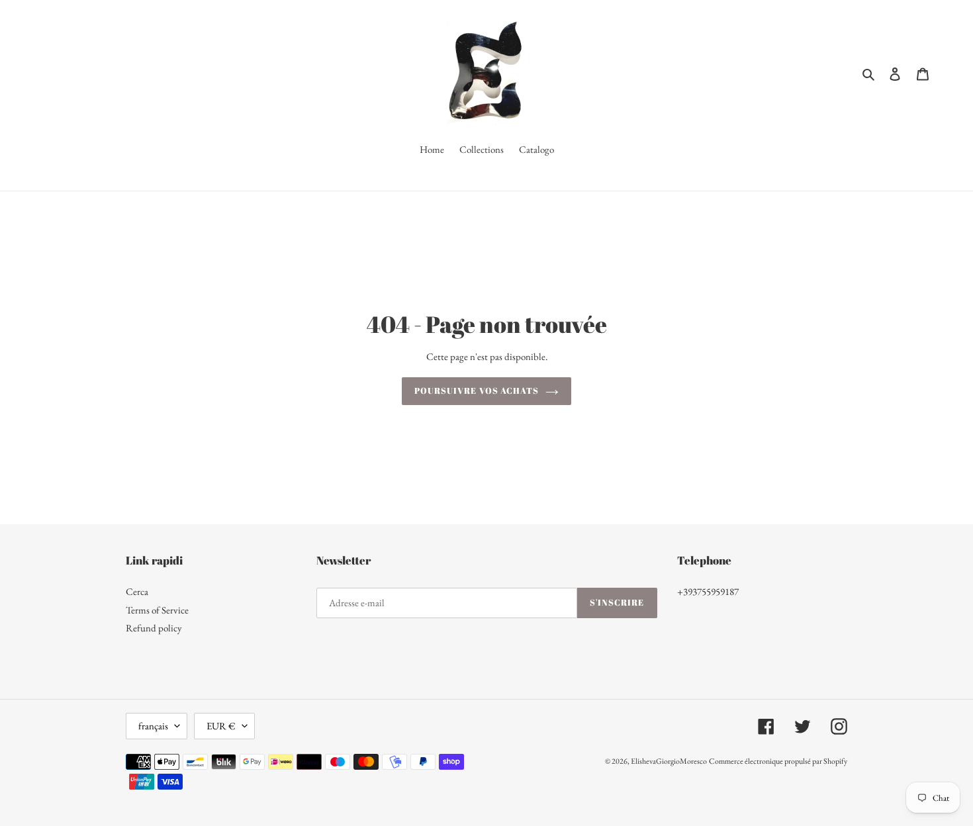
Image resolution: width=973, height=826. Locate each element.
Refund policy (154, 627)
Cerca (137, 591)
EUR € (221, 725)
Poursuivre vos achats (476, 390)
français (153, 725)
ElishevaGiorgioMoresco (669, 761)
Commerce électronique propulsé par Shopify (778, 761)
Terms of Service (157, 610)
